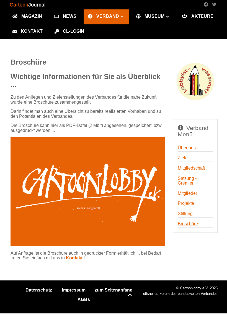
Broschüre (188, 223)
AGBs (84, 299)
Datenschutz (38, 290)
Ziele (183, 157)
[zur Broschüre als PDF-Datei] (88, 191)
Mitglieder (187, 193)
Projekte (186, 203)
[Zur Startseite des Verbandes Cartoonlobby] (195, 81)
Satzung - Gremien (187, 181)
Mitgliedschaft (191, 168)
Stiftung (185, 213)
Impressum (74, 290)
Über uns (187, 147)
